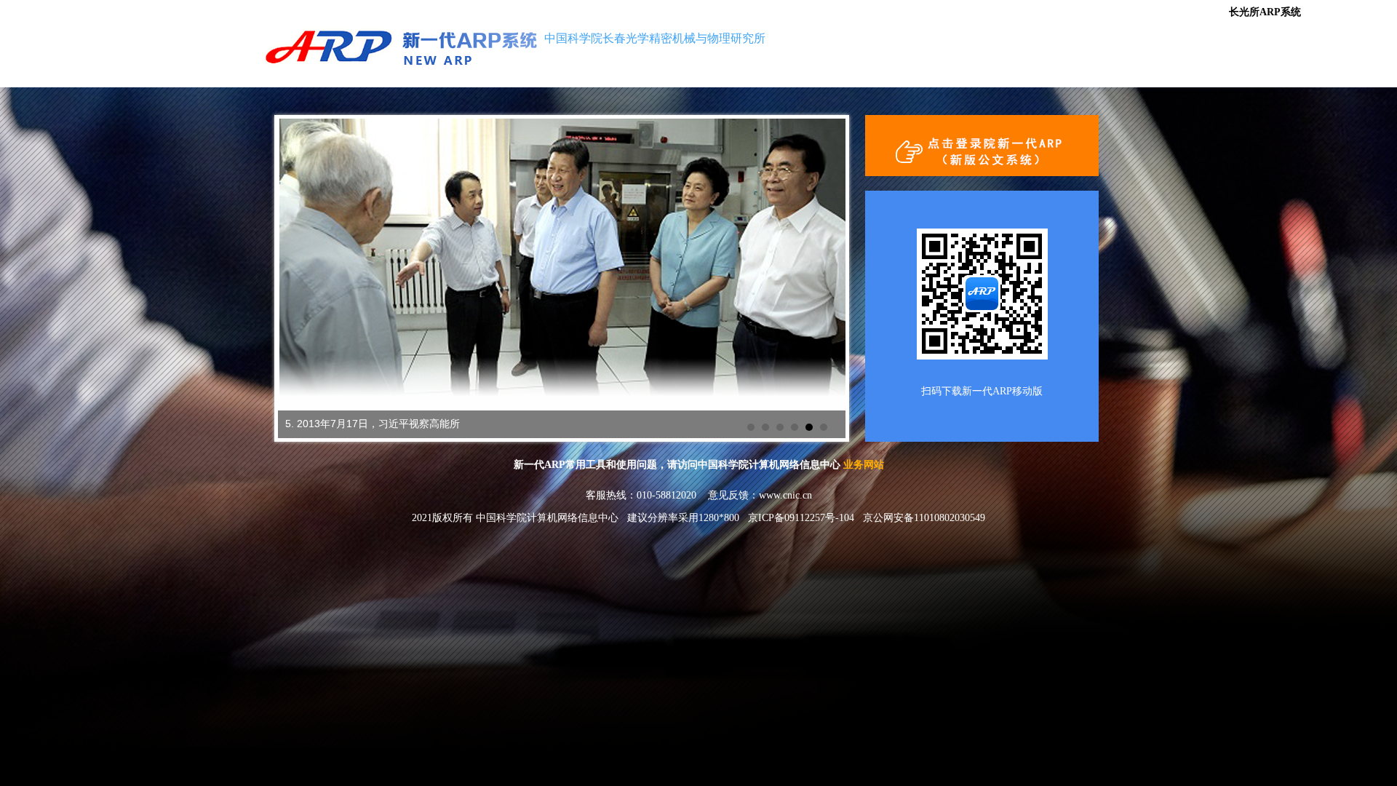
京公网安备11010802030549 (924, 517)
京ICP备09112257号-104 (801, 517)
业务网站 (863, 464)
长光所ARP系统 (1269, 12)
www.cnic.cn (785, 495)
